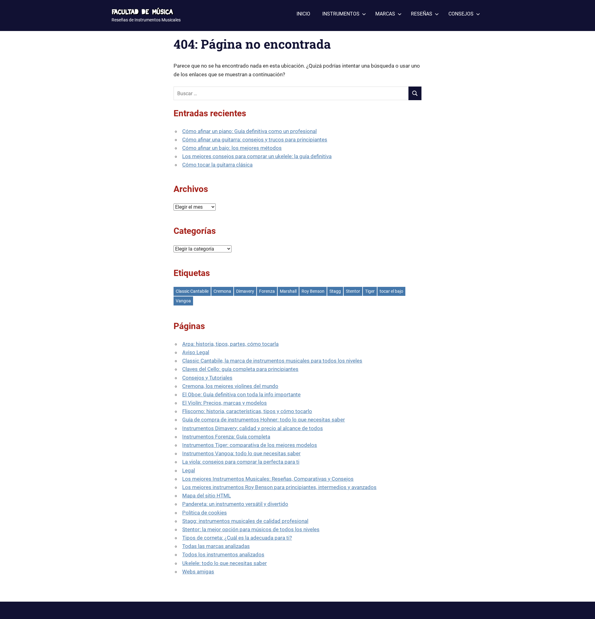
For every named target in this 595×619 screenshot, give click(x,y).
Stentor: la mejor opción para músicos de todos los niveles (251, 529)
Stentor (353, 291)
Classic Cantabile (192, 291)
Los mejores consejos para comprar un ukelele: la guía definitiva (257, 156)
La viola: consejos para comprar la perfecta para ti (240, 462)
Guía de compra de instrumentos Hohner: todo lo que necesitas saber (263, 419)
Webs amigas (198, 571)
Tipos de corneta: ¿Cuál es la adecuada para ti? (237, 538)
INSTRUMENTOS (340, 14)
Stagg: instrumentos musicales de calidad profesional (245, 521)
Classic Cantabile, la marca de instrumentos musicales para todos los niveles (272, 361)
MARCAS (385, 14)
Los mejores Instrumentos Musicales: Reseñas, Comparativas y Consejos (268, 479)
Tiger (370, 291)
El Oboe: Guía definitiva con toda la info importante (241, 394)
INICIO (303, 14)
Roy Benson (313, 291)
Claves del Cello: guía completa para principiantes (240, 369)
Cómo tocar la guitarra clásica (217, 165)
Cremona (222, 291)
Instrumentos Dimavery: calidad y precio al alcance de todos (252, 428)
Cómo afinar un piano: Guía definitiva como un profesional (249, 131)
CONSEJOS (461, 14)
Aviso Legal (195, 352)
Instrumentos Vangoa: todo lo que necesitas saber (241, 453)
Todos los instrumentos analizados (223, 554)
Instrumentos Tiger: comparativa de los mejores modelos (249, 445)
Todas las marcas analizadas (216, 546)
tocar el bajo (391, 291)
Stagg (335, 291)
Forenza (267, 291)
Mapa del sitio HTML (206, 495)
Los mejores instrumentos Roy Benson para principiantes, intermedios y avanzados (279, 487)
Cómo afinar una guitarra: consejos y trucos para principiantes (254, 139)
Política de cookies (204, 513)
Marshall (288, 291)
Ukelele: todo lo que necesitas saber (224, 563)
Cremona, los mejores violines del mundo (230, 386)
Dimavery (245, 291)
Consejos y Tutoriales (207, 378)
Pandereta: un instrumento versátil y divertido (235, 504)
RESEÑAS (421, 14)
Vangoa (183, 300)
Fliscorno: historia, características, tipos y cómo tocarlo (247, 411)
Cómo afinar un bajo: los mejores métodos (232, 148)
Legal (188, 470)
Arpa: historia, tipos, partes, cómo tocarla (230, 344)
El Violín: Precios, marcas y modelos (224, 403)
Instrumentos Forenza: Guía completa (226, 437)
